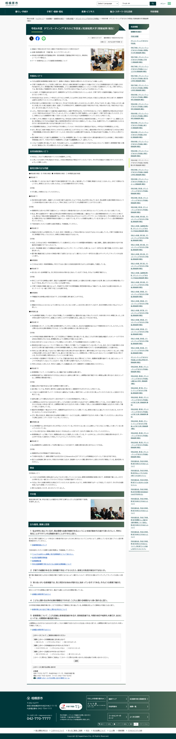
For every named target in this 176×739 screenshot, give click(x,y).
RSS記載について (99, 730)
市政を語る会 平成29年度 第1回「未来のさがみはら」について (140, 501)
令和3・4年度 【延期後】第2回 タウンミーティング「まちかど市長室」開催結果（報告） (139, 228)
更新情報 (121, 730)
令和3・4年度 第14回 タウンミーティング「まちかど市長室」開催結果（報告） (139, 247)
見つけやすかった (42, 654)
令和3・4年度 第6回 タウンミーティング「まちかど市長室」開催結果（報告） (139, 322)
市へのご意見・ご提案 (75, 730)
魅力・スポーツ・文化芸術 (121, 12)
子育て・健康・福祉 (55, 12)
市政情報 (154, 12)
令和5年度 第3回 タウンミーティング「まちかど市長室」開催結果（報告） (139, 191)
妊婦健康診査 (36, 561)
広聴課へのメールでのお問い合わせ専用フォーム (53, 678)
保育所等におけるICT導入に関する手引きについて (49, 609)
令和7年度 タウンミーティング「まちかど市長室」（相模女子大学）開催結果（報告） (139, 50)
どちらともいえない (54, 642)
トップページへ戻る (121, 724)
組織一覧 (133, 706)
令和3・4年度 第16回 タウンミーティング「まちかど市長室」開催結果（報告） (139, 219)
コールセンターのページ (115, 717)
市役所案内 (113, 706)
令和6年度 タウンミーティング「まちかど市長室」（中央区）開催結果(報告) (139, 134)
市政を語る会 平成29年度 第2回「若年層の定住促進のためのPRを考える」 (140, 492)
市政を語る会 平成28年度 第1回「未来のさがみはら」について (140, 510)
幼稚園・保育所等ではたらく (41, 594)
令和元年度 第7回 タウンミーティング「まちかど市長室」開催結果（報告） (139, 390)
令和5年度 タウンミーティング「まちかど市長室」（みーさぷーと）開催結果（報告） (139, 181)
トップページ (40, 18)
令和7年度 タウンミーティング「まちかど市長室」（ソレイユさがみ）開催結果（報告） (139, 69)
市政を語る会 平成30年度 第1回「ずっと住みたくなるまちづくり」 (140, 482)
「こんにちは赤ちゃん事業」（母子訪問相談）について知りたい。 (53, 554)
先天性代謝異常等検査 (39, 557)
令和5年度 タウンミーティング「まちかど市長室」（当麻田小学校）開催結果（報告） (139, 172)
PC (136, 724)
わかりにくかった (74, 648)
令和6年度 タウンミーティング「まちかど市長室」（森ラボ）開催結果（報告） (139, 125)
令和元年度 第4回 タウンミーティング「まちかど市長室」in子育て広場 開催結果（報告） (139, 424)
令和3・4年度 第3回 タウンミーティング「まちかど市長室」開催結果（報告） (139, 350)
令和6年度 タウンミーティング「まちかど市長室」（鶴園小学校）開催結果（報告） (139, 97)
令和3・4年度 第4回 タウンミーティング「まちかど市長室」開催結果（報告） (139, 341)
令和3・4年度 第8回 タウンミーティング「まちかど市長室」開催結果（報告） (139, 303)
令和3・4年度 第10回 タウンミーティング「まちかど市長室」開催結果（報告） (139, 285)
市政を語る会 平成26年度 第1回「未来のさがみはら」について (140, 534)
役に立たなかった (70, 642)
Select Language (105, 3)
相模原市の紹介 (59, 18)
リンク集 (112, 730)
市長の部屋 (69, 18)
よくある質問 (134, 717)
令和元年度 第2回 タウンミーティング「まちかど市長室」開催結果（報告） (140, 445)
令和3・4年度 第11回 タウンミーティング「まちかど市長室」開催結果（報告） (139, 266)
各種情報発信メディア (39, 545)
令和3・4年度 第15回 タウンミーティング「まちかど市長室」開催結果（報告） (139, 238)
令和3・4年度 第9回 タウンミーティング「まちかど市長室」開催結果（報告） (139, 294)
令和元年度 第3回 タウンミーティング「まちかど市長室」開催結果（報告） (140, 435)
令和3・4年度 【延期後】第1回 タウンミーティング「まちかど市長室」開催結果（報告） (139, 275)
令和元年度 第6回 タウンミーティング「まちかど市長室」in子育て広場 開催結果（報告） (140, 401)
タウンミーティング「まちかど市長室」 (87, 18)
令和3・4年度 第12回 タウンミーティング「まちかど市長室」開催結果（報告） (139, 256)
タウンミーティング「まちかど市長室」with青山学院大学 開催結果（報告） (140, 360)
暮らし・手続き (21, 12)
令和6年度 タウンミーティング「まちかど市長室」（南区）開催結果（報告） (139, 153)
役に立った (40, 642)
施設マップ (113, 699)
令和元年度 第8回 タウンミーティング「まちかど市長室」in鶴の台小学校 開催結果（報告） (140, 379)
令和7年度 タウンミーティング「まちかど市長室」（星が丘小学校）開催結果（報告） (139, 78)
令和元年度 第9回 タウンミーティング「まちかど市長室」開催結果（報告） (139, 369)
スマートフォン (144, 724)
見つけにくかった (75, 654)
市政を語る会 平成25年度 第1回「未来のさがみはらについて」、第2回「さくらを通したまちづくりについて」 (140, 545)
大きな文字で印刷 (114, 42)
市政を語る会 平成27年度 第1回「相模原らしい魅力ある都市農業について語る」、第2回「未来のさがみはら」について (140, 522)
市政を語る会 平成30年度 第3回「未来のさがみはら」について (140, 464)
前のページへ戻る (106, 724)
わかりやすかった (42, 648)
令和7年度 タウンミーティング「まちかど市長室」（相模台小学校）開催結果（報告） (139, 88)
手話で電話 (70, 706)
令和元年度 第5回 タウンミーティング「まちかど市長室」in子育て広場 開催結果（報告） (140, 413)
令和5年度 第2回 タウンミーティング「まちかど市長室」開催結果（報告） (139, 200)
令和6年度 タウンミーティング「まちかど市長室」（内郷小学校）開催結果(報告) (139, 106)
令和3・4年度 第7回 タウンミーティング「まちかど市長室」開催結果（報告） (139, 313)
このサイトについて (57, 730)
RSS (87, 730)
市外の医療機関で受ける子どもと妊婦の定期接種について (52, 564)
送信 (76, 661)
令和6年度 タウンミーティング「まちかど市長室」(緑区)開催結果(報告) (139, 144)
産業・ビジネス (88, 12)
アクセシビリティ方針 (135, 730)
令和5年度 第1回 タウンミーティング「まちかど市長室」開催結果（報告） (139, 209)
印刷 (102, 42)
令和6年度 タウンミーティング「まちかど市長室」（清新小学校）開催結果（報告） (139, 116)
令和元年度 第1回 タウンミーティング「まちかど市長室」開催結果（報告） (139, 454)
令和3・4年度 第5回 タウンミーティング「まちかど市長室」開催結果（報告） (139, 332)
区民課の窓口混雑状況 (138, 699)
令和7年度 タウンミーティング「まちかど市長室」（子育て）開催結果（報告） (139, 59)
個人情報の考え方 (41, 730)
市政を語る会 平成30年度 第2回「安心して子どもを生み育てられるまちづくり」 (140, 473)
